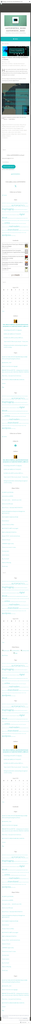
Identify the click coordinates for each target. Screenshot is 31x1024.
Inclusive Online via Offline (8, 524)
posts (12, 132)
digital (25, 130)
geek (17, 218)
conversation (20, 211)
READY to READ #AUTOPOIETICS (9, 532)
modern (18, 220)
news (6, 132)
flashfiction (14, 218)
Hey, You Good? (5, 558)
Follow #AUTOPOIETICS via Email (15, 155)
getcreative (22, 218)
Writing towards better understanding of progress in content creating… (16, 346)
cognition (25, 209)
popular (17, 223)
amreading (7, 206)
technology (7, 232)
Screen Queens (5, 555)
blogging (18, 128)
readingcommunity (6, 134)
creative (9, 130)
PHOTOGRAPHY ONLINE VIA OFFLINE (10, 517)
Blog (3, 387)
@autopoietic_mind (6, 362)
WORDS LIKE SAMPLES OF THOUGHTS (12, 334)
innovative (5, 220)
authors (3, 128)
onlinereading (12, 223)
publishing (7, 226)
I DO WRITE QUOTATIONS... (8, 492)
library (16, 220)
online (9, 132)
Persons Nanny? (5, 520)
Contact (4, 383)
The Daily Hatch (5, 551)
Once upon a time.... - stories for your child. (12, 500)
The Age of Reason (6, 268)
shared (19, 134)
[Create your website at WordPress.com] (15, 1)
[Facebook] (15, 445)
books (22, 209)
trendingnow (19, 232)
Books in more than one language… (10, 366)
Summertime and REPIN (7, 496)
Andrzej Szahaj (5, 259)
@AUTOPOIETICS (15, 174)
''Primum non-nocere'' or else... (9, 547)
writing (14, 235)
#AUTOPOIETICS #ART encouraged (10, 528)
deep (11, 214)
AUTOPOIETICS (9, 128)
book (22, 128)
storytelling (3, 232)
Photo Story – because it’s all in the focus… (12, 375)
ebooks (8, 218)
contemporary (9, 211)
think (10, 232)
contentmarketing (14, 211)
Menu (16, 39)
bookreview (19, 209)
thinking (12, 232)
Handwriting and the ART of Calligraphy (13, 330)
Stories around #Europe (7, 503)
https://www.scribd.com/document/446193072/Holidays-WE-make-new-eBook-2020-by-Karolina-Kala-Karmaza (15, 99)
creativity (21, 130)
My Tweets (4, 195)
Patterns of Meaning (6, 562)
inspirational (10, 220)
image (3, 220)
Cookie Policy (25, 1018)
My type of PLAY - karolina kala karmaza (11, 536)
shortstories (27, 230)
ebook (3, 132)
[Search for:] (15, 149)
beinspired (26, 206)
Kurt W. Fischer (5, 253)
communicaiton (4, 211)
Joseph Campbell (6, 247)
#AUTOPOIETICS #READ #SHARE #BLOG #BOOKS (13, 379)
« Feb (3, 311)
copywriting (4, 130)
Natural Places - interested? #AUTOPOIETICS (12, 507)
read (16, 132)
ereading (11, 218)
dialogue (17, 214)
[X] (15, 186)
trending (15, 232)
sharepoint (23, 134)
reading (21, 226)
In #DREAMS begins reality (8, 543)
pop (15, 223)
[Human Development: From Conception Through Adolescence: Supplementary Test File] (26, 253)
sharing (3, 136)
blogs (14, 209)
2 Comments (5, 137)
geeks (19, 218)
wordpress (8, 136)
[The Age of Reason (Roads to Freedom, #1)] (26, 271)
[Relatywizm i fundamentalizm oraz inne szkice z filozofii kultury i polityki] (26, 259)
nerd (25, 220)
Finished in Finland (6, 539)
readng (12, 134)
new (26, 220)
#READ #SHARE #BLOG (8, 166)
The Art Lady (5, 566)
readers (19, 132)
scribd (5, 230)
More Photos (5, 655)
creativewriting (15, 130)
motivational (22, 220)
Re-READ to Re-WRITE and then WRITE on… (14, 337)
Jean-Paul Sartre (5, 269)
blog (15, 128)
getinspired (26, 218)
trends (23, 232)
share (15, 134)
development (14, 214)
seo (6, 230)
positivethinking (21, 223)
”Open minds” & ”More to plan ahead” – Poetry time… (16, 341)
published (3, 226)
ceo (23, 209)
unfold (25, 232)
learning (13, 220)
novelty (3, 223)
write (12, 235)
